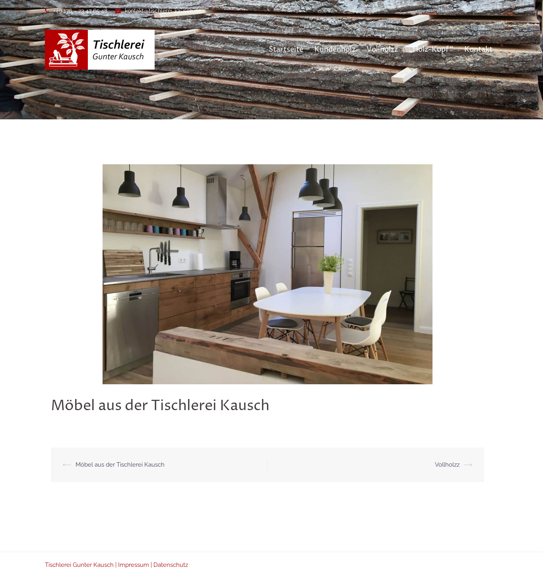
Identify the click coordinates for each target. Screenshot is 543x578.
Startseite (286, 49)
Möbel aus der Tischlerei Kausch (120, 464)
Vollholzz (382, 49)
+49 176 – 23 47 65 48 (80, 11)
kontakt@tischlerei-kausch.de (163, 11)
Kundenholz (334, 49)
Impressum (133, 564)
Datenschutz (170, 564)
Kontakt (478, 49)
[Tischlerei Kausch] (100, 49)
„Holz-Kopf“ (431, 49)
